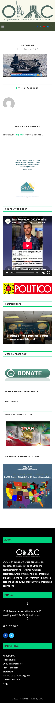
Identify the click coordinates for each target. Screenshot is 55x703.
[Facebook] (37, 26)
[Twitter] (41, 26)
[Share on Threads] (31, 88)
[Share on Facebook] (21, 88)
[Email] (48, 26)
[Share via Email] (37, 88)
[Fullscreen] (48, 272)
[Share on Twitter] (25, 88)
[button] (5, 327)
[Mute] (43, 272)
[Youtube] (44, 26)
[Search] (52, 26)
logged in (19, 134)
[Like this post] (19, 88)
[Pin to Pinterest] (28, 88)
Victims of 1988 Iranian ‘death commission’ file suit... (27, 337)
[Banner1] (27, 486)
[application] (27, 246)
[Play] (6, 272)
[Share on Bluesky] (34, 88)
